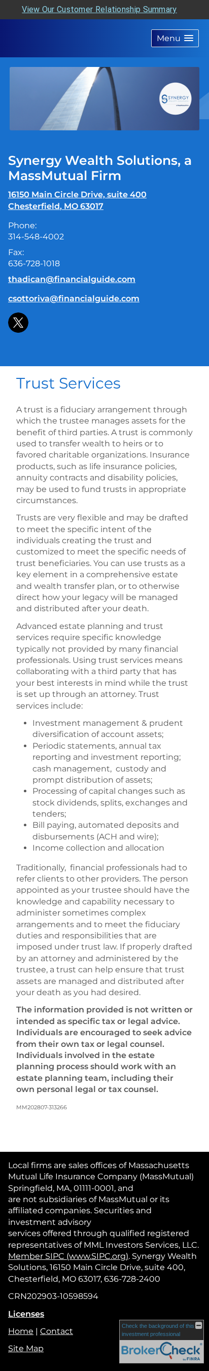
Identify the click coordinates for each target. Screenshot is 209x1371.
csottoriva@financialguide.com (74, 298)
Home (20, 1331)
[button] (175, 38)
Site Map (26, 1348)
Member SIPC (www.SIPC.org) (68, 1256)
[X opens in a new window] (18, 322)
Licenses (26, 1314)
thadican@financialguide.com (71, 279)
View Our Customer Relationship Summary (99, 9)
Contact (56, 1331)
